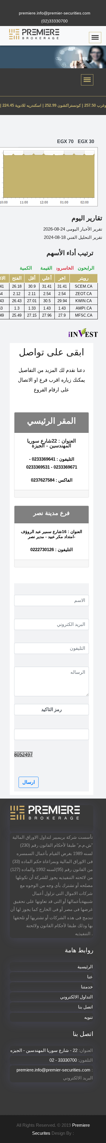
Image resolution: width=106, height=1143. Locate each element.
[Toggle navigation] (87, 79)
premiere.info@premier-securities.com (54, 13)
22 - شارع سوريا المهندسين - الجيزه (44, 1050)
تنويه (88, 1017)
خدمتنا (87, 986)
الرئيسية (85, 966)
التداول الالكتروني (76, 996)
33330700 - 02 (63, 1060)
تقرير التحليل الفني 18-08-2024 (73, 237)
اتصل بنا (85, 1006)
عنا (90, 976)
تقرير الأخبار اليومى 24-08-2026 (72, 228)
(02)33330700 (54, 21)
